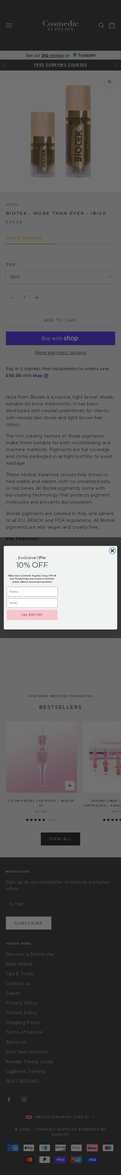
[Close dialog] (112, 550)
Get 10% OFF (32, 614)
